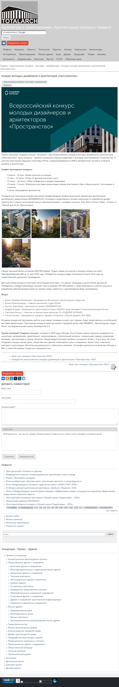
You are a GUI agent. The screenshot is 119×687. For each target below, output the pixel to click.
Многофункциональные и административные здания (35, 569)
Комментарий (8, 407)
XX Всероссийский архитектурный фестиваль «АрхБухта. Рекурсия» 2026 (41, 488)
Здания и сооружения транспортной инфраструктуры (35, 599)
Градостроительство (17, 624)
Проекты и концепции (16, 555)
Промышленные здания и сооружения (26, 644)
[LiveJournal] (19, 378)
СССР (59, 59)
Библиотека (80, 49)
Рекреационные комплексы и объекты (26, 641)
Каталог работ (12, 516)
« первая (12, 507)
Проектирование (27, 54)
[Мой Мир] (11, 378)
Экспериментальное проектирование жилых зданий (35, 620)
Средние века (24, 59)
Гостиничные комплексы (22, 586)
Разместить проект (15, 526)
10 (62, 507)
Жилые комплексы (19, 617)
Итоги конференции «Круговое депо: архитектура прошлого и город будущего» (44, 481)
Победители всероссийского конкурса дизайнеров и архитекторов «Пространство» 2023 (54, 359)
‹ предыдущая (26, 507)
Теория (91, 54)
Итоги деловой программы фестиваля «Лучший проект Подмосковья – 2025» (43, 497)
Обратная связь (73, 59)
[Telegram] (23, 378)
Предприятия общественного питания (28, 589)
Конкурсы (19, 49)
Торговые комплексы (20, 576)
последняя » (107, 507)
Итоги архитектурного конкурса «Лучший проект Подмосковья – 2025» (39, 504)
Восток (49, 59)
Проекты (57, 49)
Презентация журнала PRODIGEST (23, 501)
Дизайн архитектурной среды (22, 634)
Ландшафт (79, 54)
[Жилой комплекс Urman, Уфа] (16, 267)
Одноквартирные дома (21, 610)
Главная (4, 66)
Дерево (67, 54)
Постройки (11, 658)
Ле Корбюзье (9, 54)
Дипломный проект (15, 661)
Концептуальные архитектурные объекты (27, 559)
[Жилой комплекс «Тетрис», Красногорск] (75, 237)
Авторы (68, 49)
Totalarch (7, 49)
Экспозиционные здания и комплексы (28, 579)
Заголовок (6, 398)
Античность (9, 59)
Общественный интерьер (20, 647)
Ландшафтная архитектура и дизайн (25, 637)
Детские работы (13, 668)
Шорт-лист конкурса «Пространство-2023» (32, 356)
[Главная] (19, 12)
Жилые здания (45, 54)
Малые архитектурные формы (22, 627)
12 (72, 507)
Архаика (101, 54)
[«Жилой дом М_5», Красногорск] (16, 237)
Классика (39, 59)
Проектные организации (17, 522)
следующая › (91, 507)
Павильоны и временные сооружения (28, 603)
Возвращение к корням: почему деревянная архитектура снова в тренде (40, 474)
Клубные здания (18, 583)
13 (77, 507)
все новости (112, 510)
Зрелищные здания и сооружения (26, 573)
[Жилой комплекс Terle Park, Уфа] (45, 237)
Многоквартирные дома (21, 614)
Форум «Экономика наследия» (21, 478)
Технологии (44, 49)
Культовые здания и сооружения (25, 566)
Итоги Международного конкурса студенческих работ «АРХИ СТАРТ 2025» (41, 484)
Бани (58, 54)
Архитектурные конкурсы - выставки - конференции (34, 66)
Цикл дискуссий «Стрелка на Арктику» (24, 471)
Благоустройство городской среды (24, 631)
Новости (31, 49)
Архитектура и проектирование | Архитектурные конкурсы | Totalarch (56, 27)
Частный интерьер (17, 651)
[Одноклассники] (7, 378)
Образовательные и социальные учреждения (32, 593)
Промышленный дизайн (19, 654)
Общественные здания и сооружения (26, 562)
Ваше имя (6, 388)
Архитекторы (95, 49)
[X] (15, 378)
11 (67, 507)
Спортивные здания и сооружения (26, 596)
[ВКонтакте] (3, 378)
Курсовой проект (14, 665)
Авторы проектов (14, 519)
